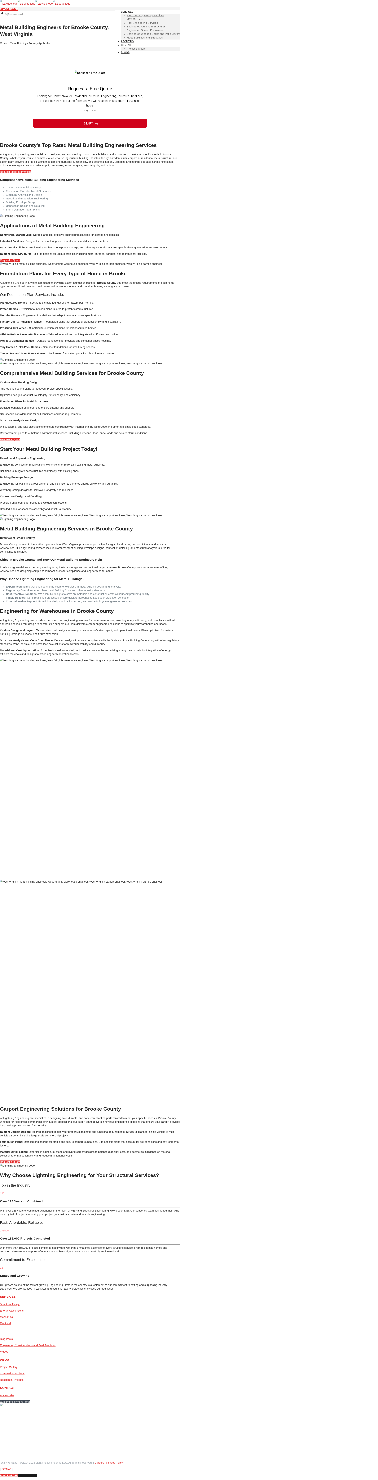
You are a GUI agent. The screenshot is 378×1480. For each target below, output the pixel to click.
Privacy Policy (114, 1462)
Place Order (7, 1395)
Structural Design (10, 1304)
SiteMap (6, 1469)
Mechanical (6, 1317)
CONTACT (7, 1387)
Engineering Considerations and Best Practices (28, 1345)
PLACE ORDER (9, 9)
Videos (4, 1351)
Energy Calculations (12, 1310)
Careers (99, 1462)
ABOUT (5, 1359)
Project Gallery (8, 1367)
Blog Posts (6, 1339)
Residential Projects (11, 1379)
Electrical (5, 1323)
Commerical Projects (12, 1373)
